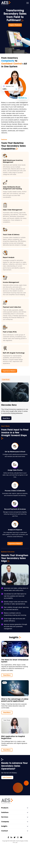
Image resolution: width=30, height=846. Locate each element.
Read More (6, 418)
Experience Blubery (9, 371)
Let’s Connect (7, 777)
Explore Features (15, 25)
